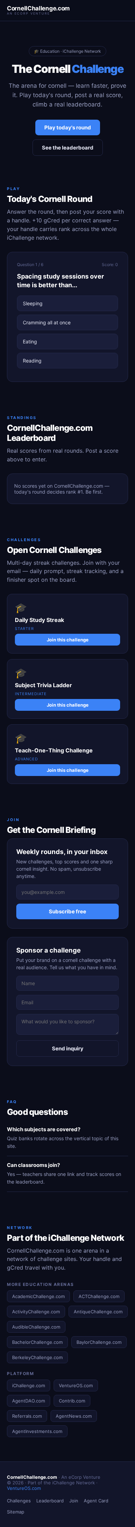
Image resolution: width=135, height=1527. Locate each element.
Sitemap (15, 1512)
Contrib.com (72, 1401)
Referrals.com (27, 1416)
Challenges (19, 1500)
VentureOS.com (76, 1385)
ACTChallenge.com (99, 1296)
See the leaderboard (67, 147)
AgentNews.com (74, 1416)
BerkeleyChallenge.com (37, 1357)
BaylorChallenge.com (99, 1342)
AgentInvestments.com (37, 1431)
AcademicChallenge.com (38, 1296)
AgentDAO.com (28, 1401)
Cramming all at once (47, 322)
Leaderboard (50, 1500)
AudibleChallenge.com (36, 1327)
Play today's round (67, 127)
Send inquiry (67, 1048)
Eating (30, 341)
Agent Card (96, 1500)
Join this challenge (68, 639)
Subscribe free (67, 911)
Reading (32, 361)
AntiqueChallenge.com (98, 1311)
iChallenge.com (28, 1385)
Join (73, 1500)
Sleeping (33, 303)
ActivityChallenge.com (36, 1311)
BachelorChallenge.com (37, 1342)
